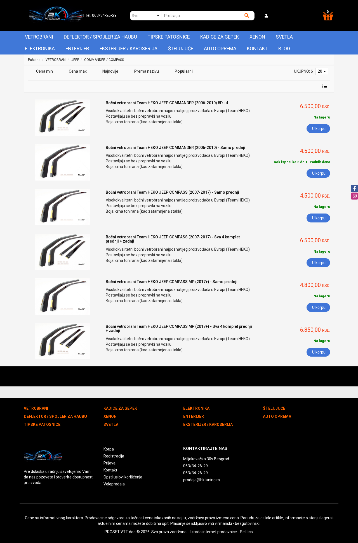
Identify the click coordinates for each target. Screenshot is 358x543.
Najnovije (110, 71)
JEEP (75, 60)
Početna (34, 60)
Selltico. (247, 532)
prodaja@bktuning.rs (201, 480)
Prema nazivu (146, 71)
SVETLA (284, 37)
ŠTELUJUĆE (180, 48)
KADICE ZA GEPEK (219, 37)
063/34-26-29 (195, 466)
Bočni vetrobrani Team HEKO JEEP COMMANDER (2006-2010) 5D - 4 (167, 103)
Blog (284, 48)
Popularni (184, 71)
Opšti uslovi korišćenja (122, 477)
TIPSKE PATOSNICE (169, 37)
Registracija (113, 456)
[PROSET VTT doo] (55, 15)
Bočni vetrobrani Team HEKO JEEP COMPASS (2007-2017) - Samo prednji (172, 192)
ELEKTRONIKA (40, 48)
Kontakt (257, 48)
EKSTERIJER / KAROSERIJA (128, 48)
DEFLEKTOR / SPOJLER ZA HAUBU (100, 37)
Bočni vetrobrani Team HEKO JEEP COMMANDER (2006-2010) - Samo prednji (175, 147)
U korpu (319, 128)
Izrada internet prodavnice (213, 532)
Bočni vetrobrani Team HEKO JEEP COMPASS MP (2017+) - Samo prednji (171, 281)
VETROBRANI (39, 37)
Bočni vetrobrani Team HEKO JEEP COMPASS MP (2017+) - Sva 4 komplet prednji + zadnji (179, 328)
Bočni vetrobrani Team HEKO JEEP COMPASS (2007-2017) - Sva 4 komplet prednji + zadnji (173, 239)
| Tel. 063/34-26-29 (100, 15)
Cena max (78, 71)
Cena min (44, 71)
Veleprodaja (114, 484)
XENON (257, 37)
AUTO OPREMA (220, 48)
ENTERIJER (77, 48)
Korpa (108, 449)
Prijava (109, 463)
